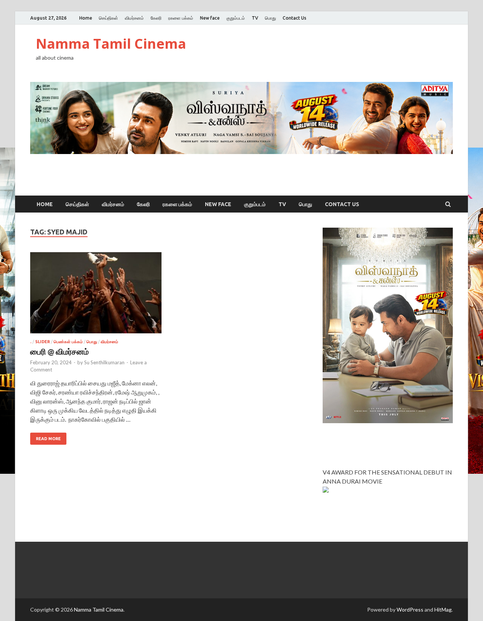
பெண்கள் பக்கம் (68, 341)
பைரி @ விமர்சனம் (59, 351)
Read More (48, 438)
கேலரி (156, 17)
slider (42, 341)
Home (85, 17)
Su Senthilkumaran (104, 362)
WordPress (410, 609)
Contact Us (294, 17)
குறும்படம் (235, 17)
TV (255, 17)
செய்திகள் (108, 17)
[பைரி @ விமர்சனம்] (96, 295)
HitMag (443, 609)
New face (210, 17)
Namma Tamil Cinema (111, 43)
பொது (270, 17)
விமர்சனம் (134, 17)
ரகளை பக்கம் (180, 17)
